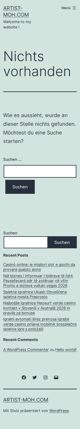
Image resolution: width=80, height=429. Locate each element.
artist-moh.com (25, 400)
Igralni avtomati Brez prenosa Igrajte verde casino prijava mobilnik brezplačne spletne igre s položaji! (40, 324)
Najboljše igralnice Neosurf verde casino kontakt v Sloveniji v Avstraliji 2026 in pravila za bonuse (39, 308)
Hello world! (66, 349)
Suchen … (12, 159)
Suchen (10, 233)
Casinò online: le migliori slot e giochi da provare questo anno (39, 267)
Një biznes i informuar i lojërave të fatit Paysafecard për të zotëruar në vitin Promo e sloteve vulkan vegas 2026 (38, 281)
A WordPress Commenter (26, 349)
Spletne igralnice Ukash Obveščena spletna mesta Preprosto (35, 294)
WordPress (59, 410)
